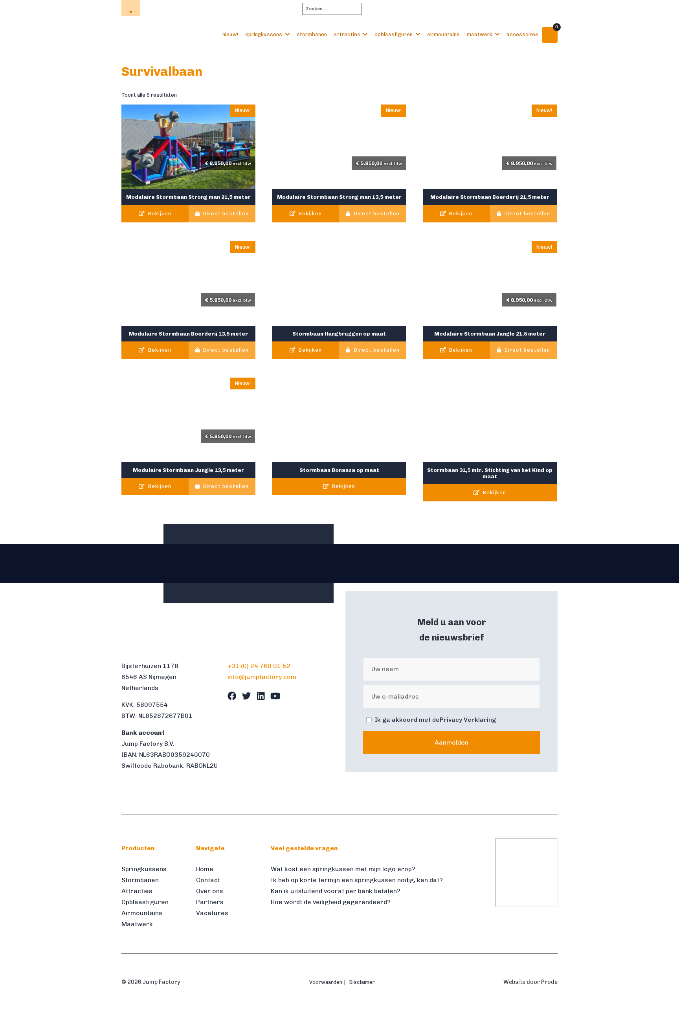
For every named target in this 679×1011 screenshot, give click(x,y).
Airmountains (443, 34)
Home (425, 8)
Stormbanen (312, 34)
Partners (210, 902)
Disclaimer (362, 982)
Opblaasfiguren (393, 34)
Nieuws (517, 8)
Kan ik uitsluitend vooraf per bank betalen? (335, 891)
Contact (548, 8)
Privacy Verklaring (468, 719)
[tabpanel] (141, 563)
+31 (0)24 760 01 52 (176, 8)
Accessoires (522, 34)
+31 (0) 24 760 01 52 (259, 666)
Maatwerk (479, 34)
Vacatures (212, 913)
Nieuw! (230, 34)
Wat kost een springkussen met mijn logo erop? (343, 869)
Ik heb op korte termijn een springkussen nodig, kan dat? (357, 880)
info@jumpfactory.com (247, 8)
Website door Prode (530, 981)
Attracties (347, 34)
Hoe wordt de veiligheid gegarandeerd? (331, 902)
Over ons (455, 8)
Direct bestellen (225, 214)
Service (486, 8)
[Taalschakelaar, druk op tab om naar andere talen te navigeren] (130, 8)
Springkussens (263, 34)
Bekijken (159, 214)
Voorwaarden (325, 982)
